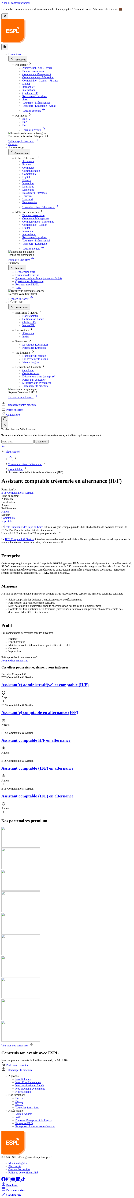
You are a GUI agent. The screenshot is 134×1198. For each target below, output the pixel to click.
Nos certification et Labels (29, 1085)
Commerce (28, 167)
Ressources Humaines (34, 96)
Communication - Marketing (38, 77)
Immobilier (28, 86)
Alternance (28, 333)
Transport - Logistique (34, 243)
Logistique (28, 186)
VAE (18, 287)
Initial (25, 336)
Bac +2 (26, 118)
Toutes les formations (27, 1107)
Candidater (28, 370)
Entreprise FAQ (24, 1123)
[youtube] (13, 1180)
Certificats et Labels (33, 319)
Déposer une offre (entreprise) (38, 376)
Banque (26, 164)
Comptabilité (29, 173)
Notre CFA (28, 325)
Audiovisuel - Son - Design (37, 67)
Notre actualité (23, 1091)
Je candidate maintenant (14, 660)
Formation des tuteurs (27, 275)
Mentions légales (17, 1163)
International (29, 89)
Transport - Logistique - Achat (38, 105)
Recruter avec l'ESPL (27, 284)
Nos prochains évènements (30, 1088)
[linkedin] (18, 1180)
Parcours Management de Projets (33, 1120)
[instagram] (8, 1180)
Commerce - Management (36, 74)
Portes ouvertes (14, 409)
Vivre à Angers (30, 362)
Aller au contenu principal (15, 2)
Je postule (6, 521)
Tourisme (27, 195)
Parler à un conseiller (33, 379)
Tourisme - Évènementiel (36, 102)
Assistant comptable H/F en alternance (35, 740)
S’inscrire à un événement (36, 382)
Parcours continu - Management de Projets (38, 278)
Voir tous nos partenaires (14, 1045)
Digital (26, 83)
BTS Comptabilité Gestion (19, 539)
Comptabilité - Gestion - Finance (40, 80)
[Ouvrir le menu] (4, 47)
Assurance (28, 161)
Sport (25, 99)
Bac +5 (26, 125)
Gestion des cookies (19, 1169)
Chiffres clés (29, 322)
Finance (26, 180)
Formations (14, 54)
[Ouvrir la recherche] (4, 419)
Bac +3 (26, 121)
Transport (27, 199)
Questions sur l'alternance (29, 281)
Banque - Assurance (33, 71)
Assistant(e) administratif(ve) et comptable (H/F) (45, 684)
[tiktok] (23, 1180)
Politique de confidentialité (23, 1172)
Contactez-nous (30, 373)
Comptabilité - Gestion (34, 224)
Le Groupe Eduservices (35, 344)
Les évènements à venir (35, 358)
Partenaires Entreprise (34, 347)
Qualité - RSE (30, 93)
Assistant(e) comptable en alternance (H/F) (39, 712)
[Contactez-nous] (3, 446)
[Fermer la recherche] (4, 425)
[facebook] (3, 1180)
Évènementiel (29, 202)
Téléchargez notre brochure (21, 404)
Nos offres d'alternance (28, 1082)
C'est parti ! (41, 441)
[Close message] (4, 16)
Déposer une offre (25, 271)
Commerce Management (35, 218)
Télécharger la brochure (35, 385)
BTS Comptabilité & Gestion (17, 492)
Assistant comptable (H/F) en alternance (37, 768)
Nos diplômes (23, 1079)
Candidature (13, 414)
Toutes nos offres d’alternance (25, 464)
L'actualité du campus (34, 355)
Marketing (28, 189)
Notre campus (30, 315)
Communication (31, 170)
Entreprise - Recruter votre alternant (35, 1126)
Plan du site (14, 1166)
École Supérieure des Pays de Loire (23, 526)
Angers (5, 511)
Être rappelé (13, 451)
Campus (12, 144)
